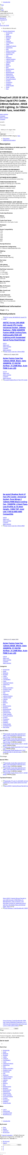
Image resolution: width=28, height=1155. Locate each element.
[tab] (15, 138)
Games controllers (11, 51)
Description (6, 138)
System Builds (10, 85)
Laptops (8, 62)
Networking (9, 74)
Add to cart (3, 134)
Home (7, 87)
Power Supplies (10, 77)
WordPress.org (7, 1114)
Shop (4, 1127)
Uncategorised (7, 725)
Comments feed (7, 1113)
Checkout (5, 1131)
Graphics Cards (10, 52)
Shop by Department (9, 31)
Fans (7, 49)
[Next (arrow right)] (2, 1154)
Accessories (9, 33)
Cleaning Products (11, 46)
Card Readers (9, 43)
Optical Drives (10, 76)
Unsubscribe (6, 2)
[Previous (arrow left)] (0, 1154)
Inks (7, 56)
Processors (9, 82)
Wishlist (3, 18)
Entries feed (6, 1111)
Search (16, 1028)
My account (6, 1132)
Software (5, 721)
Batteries (8, 36)
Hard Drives (9, 54)
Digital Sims (9, 47)
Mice (7, 67)
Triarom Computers (7, 1135)
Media (7, 64)
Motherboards (10, 72)
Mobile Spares (10, 69)
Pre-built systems (11, 79)
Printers (8, 80)
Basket (5, 1129)
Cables (8, 39)
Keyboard (8, 57)
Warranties (6, 727)
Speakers (8, 84)
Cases (7, 44)
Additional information (9, 140)
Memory (8, 66)
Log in (4, 1109)
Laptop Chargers (11, 59)
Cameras (8, 41)
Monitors (8, 71)
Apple (7, 34)
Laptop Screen (10, 61)
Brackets (8, 38)
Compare (3, 20)
